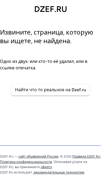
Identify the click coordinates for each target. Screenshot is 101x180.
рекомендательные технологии (58, 172)
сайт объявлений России (38, 156)
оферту (46, 167)
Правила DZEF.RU (86, 156)
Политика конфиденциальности (26, 162)
